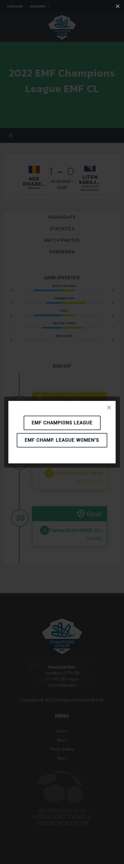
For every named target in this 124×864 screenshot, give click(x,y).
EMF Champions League (62, 422)
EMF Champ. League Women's (62, 440)
